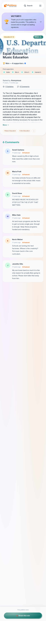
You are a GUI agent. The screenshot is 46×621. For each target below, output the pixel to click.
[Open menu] (40, 5)
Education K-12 (9, 37)
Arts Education (24, 131)
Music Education (10, 131)
